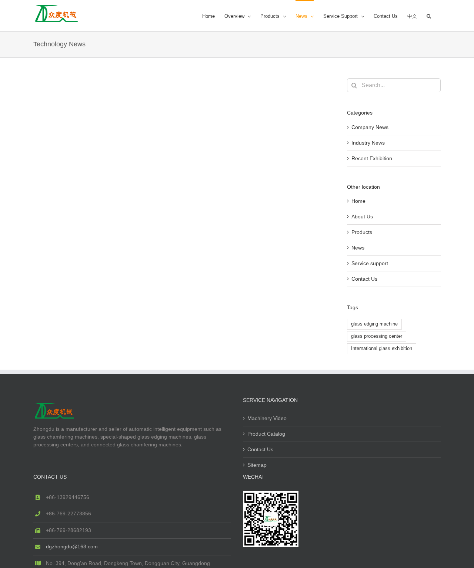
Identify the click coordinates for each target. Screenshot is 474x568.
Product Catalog (266, 434)
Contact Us (364, 279)
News (357, 248)
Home (358, 201)
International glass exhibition (381, 348)
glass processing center (376, 336)
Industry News (368, 143)
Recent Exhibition (371, 158)
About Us (362, 216)
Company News (369, 127)
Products (361, 232)
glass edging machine (374, 324)
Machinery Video (267, 418)
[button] (429, 15)
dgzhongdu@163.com (72, 546)
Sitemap (257, 465)
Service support (369, 263)
